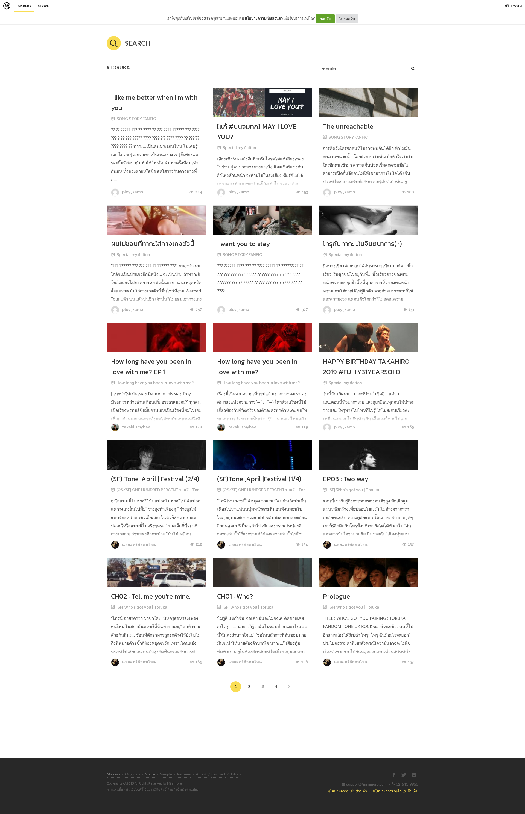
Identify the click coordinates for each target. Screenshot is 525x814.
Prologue (336, 596)
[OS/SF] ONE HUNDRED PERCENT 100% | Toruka (161, 490)
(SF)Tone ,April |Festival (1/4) (259, 479)
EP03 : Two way (345, 479)
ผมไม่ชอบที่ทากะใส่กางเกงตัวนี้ (152, 243)
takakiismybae (135, 427)
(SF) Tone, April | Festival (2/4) (155, 479)
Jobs (234, 774)
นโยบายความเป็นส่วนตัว (264, 18)
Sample (166, 774)
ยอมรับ (325, 18)
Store (43, 6)
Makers (24, 6)
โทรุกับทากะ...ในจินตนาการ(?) (362, 243)
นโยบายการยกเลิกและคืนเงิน (395, 791)
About (201, 774)
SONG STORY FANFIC (136, 119)
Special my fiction (239, 148)
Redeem (184, 774)
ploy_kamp (132, 192)
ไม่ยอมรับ (347, 18)
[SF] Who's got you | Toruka (353, 490)
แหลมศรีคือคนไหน (138, 544)
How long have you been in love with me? (155, 383)
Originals (132, 774)
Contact (218, 774)
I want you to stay (243, 243)
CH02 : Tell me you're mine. (151, 596)
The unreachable (348, 126)
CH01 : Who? (235, 596)
